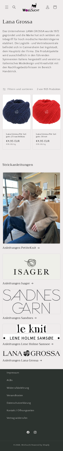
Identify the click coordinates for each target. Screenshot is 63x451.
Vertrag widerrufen (17, 418)
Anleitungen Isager (16, 283)
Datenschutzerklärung (19, 403)
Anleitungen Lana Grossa (20, 360)
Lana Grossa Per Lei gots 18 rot (46, 135)
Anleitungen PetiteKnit (19, 248)
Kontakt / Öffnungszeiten (20, 410)
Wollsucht (26, 445)
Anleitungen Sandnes (18, 318)
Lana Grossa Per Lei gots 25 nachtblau (16, 135)
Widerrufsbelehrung (18, 388)
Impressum (13, 372)
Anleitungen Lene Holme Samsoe (26, 344)
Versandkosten (15, 395)
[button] (6, 7)
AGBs (9, 380)
